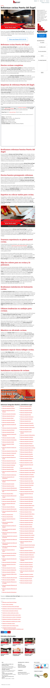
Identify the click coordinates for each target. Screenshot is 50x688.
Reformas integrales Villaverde (26, 533)
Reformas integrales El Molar (8, 499)
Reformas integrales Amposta (26, 564)
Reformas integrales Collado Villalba (8, 444)
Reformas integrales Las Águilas (27, 474)
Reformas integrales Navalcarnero (9, 509)
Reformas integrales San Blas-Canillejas (26, 559)
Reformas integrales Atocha (26, 406)
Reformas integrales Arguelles (26, 454)
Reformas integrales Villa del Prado (9, 577)
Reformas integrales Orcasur (26, 489)
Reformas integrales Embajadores (9, 592)
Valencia (41, 0)
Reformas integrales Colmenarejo (9, 453)
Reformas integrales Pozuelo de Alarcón (8, 519)
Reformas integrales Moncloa (26, 452)
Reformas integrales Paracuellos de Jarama (9, 511)
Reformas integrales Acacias (26, 578)
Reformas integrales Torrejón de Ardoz (9, 556)
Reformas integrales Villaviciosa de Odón (9, 589)
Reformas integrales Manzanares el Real (9, 490)
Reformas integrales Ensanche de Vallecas (27, 547)
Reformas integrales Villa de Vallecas (26, 542)
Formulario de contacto (22, 672)
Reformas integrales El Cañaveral (27, 557)
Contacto (47, 0)
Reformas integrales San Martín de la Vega (9, 540)
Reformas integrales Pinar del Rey (27, 529)
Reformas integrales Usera (25, 487)
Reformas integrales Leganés (8, 484)
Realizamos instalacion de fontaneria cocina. (11, 619)
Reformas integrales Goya (25, 421)
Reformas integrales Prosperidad (27, 425)
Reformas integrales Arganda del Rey (9, 425)
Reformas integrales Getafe (8, 467)
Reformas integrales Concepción (27, 518)
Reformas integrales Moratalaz (26, 501)
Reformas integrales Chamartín (26, 423)
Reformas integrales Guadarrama (9, 475)
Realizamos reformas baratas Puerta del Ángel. (12, 608)
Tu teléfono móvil (42, 47)
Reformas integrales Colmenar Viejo (9, 451)
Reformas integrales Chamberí (26, 439)
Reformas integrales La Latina (26, 462)
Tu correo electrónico (42, 51)
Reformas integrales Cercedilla (8, 438)
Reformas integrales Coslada (8, 455)
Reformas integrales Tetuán (26, 429)
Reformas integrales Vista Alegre (27, 483)
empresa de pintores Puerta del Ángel (19, 245)
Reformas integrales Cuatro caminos (26, 432)
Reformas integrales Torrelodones (9, 562)
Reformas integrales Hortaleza (26, 522)
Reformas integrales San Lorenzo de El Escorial (9, 536)
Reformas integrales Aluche (26, 468)
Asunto (42, 56)
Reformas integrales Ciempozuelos (9, 440)
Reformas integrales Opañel (26, 479)
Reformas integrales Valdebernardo (27, 552)
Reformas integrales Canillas (26, 526)
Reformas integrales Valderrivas (27, 555)
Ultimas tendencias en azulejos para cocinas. (11, 621)
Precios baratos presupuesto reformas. (10, 611)
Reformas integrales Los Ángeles (27, 537)
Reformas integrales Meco (7, 493)
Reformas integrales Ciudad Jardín (27, 427)
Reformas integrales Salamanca (26, 417)
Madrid (35, 0)
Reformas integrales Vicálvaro (26, 550)
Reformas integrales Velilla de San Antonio (9, 574)
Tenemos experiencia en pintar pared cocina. (11, 615)
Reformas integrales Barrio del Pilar (27, 448)
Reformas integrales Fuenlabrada (9, 463)
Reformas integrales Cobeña (8, 442)
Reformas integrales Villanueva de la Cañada (9, 582)
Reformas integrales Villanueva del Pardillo (9, 586)
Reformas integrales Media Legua (27, 505)
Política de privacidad (22, 666)
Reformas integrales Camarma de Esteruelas (9, 435)
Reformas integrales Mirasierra (26, 450)
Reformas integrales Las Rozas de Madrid (9, 526)
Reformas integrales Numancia (26, 499)
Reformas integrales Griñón (8, 469)
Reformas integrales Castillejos (26, 437)
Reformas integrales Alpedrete (8, 420)
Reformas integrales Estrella (26, 412)
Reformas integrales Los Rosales (26, 539)
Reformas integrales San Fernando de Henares (9, 533)
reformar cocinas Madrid (9, 108)
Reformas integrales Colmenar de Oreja (9, 448)
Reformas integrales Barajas (26, 569)
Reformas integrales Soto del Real (9, 553)
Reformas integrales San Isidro (26, 481)
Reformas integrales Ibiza (25, 414)
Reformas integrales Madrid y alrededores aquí (13, 629)
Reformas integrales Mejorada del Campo (9, 496)
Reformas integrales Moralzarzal (9, 501)
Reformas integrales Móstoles (8, 507)
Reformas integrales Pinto (7, 516)
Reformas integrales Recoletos (26, 419)
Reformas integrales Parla (7, 514)
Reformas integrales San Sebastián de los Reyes (9, 547)
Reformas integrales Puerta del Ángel (26, 465)
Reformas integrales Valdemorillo (9, 570)
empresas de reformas (22, 107)
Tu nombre (42, 42)
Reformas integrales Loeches (8, 486)
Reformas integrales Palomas (26, 524)
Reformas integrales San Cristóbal (27, 535)
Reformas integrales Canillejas (26, 566)
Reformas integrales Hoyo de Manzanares (8, 477)
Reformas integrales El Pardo (26, 443)
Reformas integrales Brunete (8, 432)
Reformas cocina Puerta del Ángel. (9, 602)
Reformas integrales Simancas (26, 562)
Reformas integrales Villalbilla (8, 580)
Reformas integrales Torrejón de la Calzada (9, 559)
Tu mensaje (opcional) (42, 60)
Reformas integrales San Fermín (27, 491)
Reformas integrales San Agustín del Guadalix (9, 529)
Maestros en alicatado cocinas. (8, 623)
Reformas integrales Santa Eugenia (27, 545)
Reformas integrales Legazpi (26, 583)
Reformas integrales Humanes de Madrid (9, 481)
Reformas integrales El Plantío (26, 456)
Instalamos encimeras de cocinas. (9, 627)
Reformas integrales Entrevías (26, 497)
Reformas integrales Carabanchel (27, 476)
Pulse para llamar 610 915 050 (42, 35)
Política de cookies (21, 665)
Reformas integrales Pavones (26, 503)
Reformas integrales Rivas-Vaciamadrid (7, 523)
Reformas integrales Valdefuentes (27, 531)
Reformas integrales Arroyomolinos (9, 428)
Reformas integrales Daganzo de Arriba (9, 458)
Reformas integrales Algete (7, 418)
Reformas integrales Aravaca (26, 460)
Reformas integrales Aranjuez (8, 422)
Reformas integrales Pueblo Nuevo (27, 514)
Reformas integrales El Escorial (8, 461)
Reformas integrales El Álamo (8, 408)
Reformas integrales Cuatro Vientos (27, 472)
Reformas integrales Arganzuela (26, 576)
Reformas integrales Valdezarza (26, 458)
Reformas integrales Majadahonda (9, 488)
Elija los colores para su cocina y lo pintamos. (11, 617)
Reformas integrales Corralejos (26, 574)
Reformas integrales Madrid (8, 406)
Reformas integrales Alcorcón (8, 416)
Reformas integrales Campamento (27, 470)
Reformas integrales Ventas (26, 512)
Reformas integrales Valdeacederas (27, 435)
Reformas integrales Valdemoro (8, 572)
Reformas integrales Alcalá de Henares (8, 411)
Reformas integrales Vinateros (26, 507)
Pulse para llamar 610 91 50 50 (17, 39)
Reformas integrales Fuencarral (26, 441)
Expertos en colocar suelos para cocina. (10, 613)
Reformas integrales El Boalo (8, 430)
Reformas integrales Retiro (25, 408)
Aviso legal (20, 664)
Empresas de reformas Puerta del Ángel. (10, 606)
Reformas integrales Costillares (26, 520)
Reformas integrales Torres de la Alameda (9, 565)
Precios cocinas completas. (7, 604)
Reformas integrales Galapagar (8, 465)
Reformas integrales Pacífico (26, 410)
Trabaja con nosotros (45, 2)
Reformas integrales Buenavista (26, 485)
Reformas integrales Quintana (26, 516)
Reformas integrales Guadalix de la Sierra (9, 472)
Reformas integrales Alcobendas (9, 414)
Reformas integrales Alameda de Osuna (27, 571)
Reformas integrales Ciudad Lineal (27, 509)
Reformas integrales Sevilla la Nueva (8, 550)
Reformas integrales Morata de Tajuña (8, 504)
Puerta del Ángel (12, 112)
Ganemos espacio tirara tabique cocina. (10, 625)
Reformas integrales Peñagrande (27, 445)
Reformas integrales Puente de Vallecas (26, 494)
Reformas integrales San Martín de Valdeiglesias (9, 543)
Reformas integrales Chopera (26, 580)
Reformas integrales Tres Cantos (9, 568)
